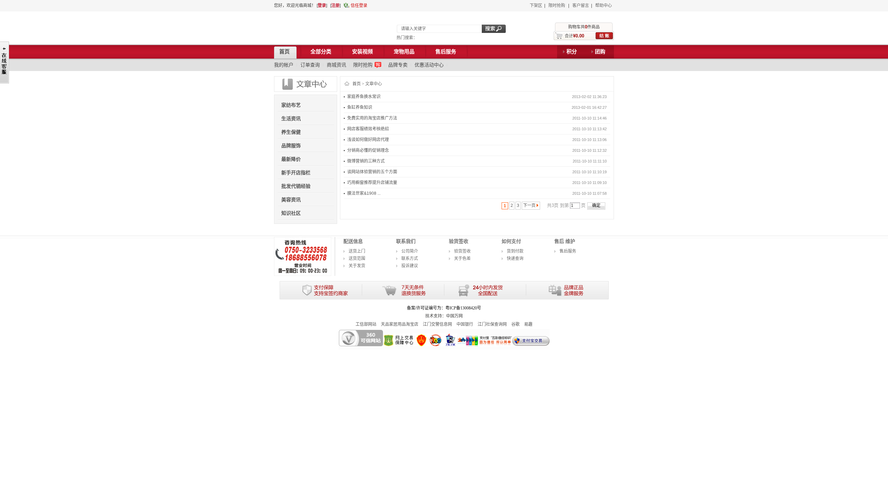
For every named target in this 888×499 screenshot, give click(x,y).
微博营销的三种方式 (366, 161)
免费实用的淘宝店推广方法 (372, 118)
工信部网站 (366, 324)
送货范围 (357, 258)
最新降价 (291, 159)
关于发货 (357, 265)
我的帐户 (283, 65)
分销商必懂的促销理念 (368, 150)
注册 (335, 5)
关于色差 (462, 258)
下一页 (529, 205)
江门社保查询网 (492, 324)
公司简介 (409, 251)
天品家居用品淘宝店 (399, 324)
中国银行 (464, 324)
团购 (600, 51)
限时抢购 (556, 5)
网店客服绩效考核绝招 (368, 128)
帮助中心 (603, 5)
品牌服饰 (291, 145)
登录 (322, 5)
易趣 (528, 324)
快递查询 (515, 258)
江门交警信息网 (437, 324)
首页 (356, 83)
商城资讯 (336, 65)
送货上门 (357, 251)
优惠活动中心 (429, 65)
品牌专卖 (398, 65)
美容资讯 (291, 199)
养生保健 (291, 132)
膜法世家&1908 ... (364, 193)
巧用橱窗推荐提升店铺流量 (372, 182)
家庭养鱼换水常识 (364, 96)
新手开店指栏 (295, 172)
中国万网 (454, 316)
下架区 (536, 5)
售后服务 (568, 251)
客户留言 (580, 5)
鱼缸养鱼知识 (359, 107)
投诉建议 (409, 265)
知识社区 (291, 213)
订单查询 (310, 65)
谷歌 (515, 324)
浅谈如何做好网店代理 (368, 139)
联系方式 (409, 258)
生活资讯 (291, 118)
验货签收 (462, 251)
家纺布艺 (291, 105)
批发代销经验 (295, 186)
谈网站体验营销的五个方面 (372, 171)
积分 (571, 51)
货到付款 (515, 251)
